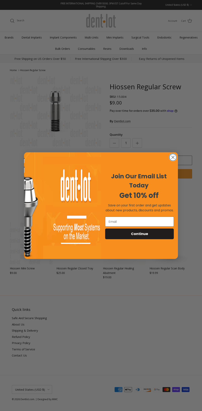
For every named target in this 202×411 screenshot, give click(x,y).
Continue (139, 233)
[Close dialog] (172, 157)
